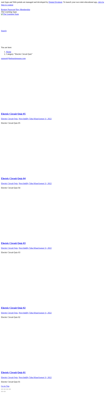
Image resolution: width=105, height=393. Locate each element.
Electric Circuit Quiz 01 (13, 372)
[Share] (5, 389)
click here (99, 2)
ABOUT (57, 20)
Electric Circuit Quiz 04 (13, 178)
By (32, 119)
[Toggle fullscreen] (7, 389)
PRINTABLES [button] (22, 20)
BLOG (68, 20)
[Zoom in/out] (10, 389)
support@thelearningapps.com (13, 58)
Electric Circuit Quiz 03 (13, 243)
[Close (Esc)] (2, 389)
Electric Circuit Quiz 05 (13, 113)
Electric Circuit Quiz (9, 119)
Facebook (27, 25)
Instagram (97, 20)
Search (35, 25)
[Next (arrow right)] (5, 391)
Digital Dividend (52, 2)
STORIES (48, 20)
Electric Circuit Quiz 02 (13, 307)
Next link (22, 119)
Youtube (10, 25)
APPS (9, 20)
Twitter (18, 25)
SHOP (78, 20)
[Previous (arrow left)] (2, 391)
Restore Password (8, 9)
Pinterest (88, 20)
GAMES (36, 20)
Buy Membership (23, 9)
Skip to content (7, 5)
